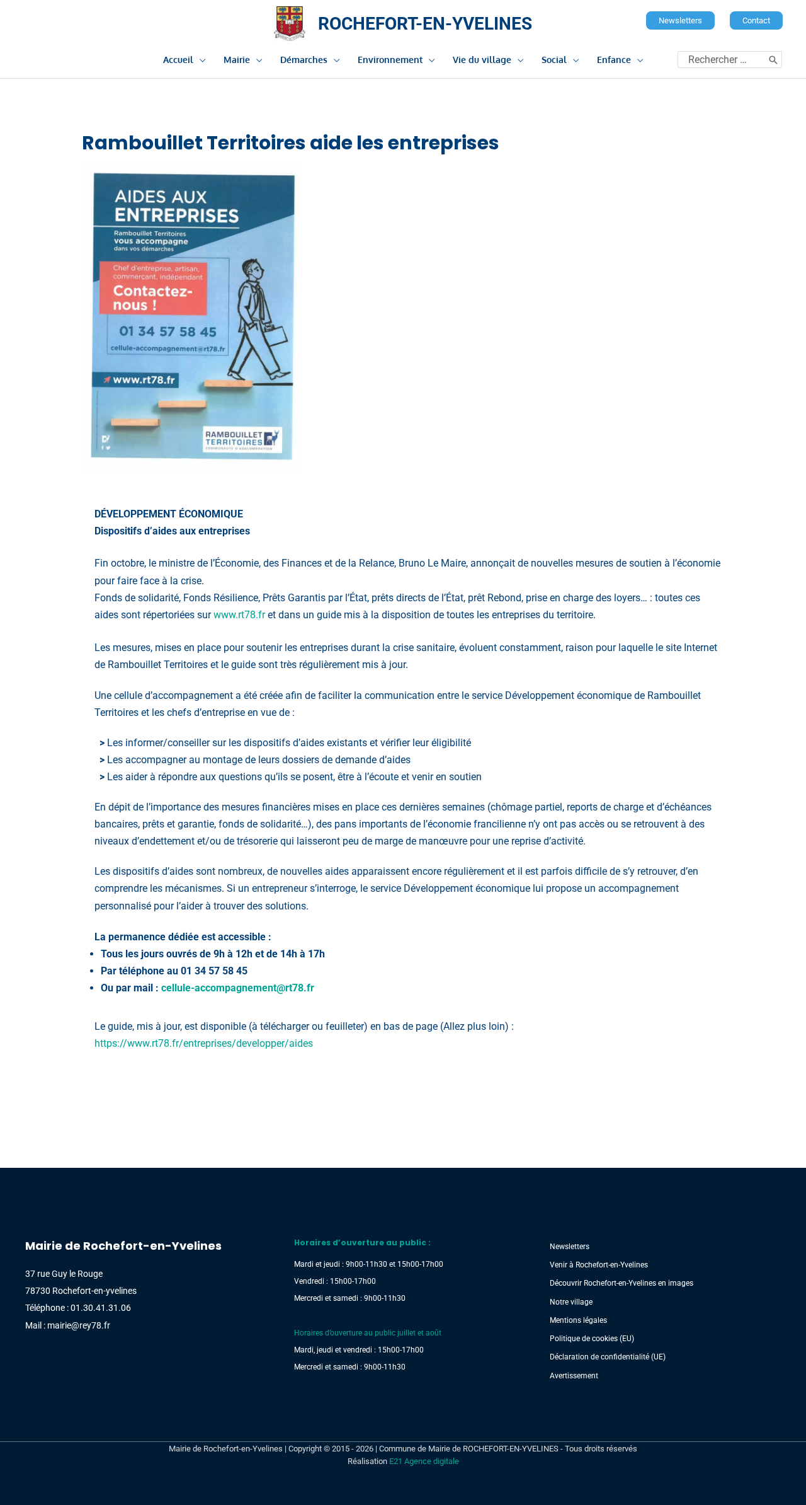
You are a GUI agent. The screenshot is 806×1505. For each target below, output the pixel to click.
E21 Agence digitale (424, 1461)
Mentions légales (578, 1320)
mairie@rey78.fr (78, 1325)
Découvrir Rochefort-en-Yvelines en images (621, 1283)
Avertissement (574, 1375)
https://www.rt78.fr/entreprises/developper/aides (203, 1043)
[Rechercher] (773, 59)
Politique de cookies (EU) (592, 1338)
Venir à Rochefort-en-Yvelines (599, 1264)
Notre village (571, 1302)
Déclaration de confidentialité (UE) (608, 1356)
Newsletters (569, 1246)
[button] (680, 20)
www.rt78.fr (239, 615)
